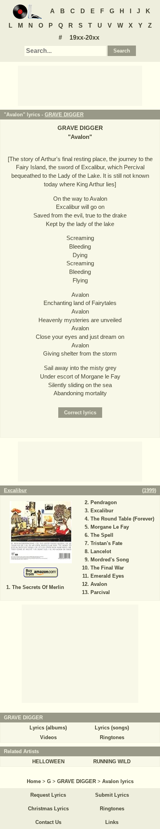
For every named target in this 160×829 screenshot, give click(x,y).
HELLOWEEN (48, 761)
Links (111, 822)
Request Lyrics (48, 795)
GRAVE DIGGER (64, 114)
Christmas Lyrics (48, 808)
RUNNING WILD (111, 761)
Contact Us (48, 822)
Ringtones (112, 737)
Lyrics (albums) (48, 728)
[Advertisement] (80, 85)
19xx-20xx (84, 37)
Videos (48, 737)
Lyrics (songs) (112, 728)
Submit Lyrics (112, 795)
